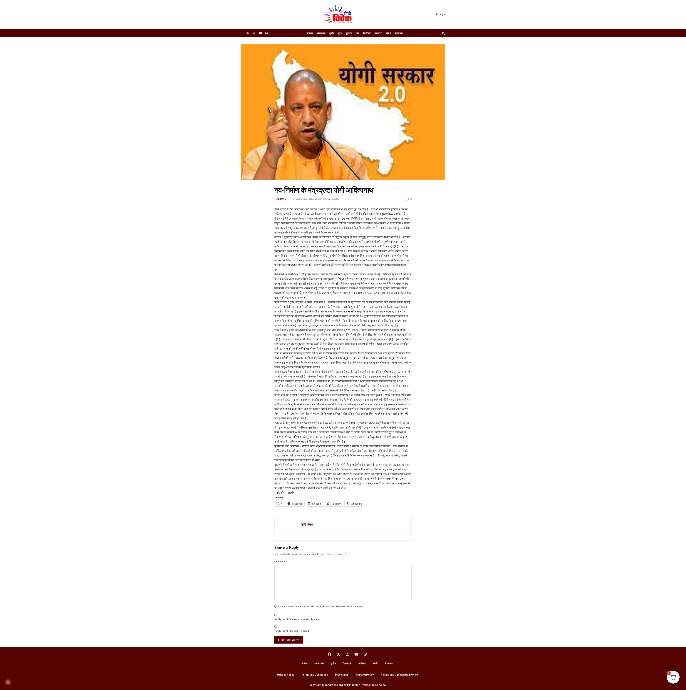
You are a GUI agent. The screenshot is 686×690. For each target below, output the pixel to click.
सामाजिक (336, 199)
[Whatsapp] (365, 654)
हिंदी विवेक (281, 199)
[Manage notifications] (8, 682)
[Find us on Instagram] (254, 33)
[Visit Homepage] (338, 14)
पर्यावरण (378, 33)
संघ (357, 33)
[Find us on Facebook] (242, 33)
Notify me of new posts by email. (292, 631)
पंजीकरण (399, 33)
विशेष (325, 199)
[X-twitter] (338, 654)
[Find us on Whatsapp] (266, 33)
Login (441, 14)
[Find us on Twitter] (247, 33)
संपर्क (388, 33)
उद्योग (305, 199)
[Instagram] (347, 654)
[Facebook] (329, 654)
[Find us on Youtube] (260, 33)
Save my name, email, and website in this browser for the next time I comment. (321, 606)
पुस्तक (349, 33)
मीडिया (311, 199)
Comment (281, 561)
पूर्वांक (331, 33)
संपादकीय (321, 33)
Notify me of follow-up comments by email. (297, 619)
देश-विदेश (367, 33)
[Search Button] (443, 33)
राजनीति (318, 199)
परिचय (310, 33)
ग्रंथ (340, 33)
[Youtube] (356, 654)
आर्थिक (299, 199)
